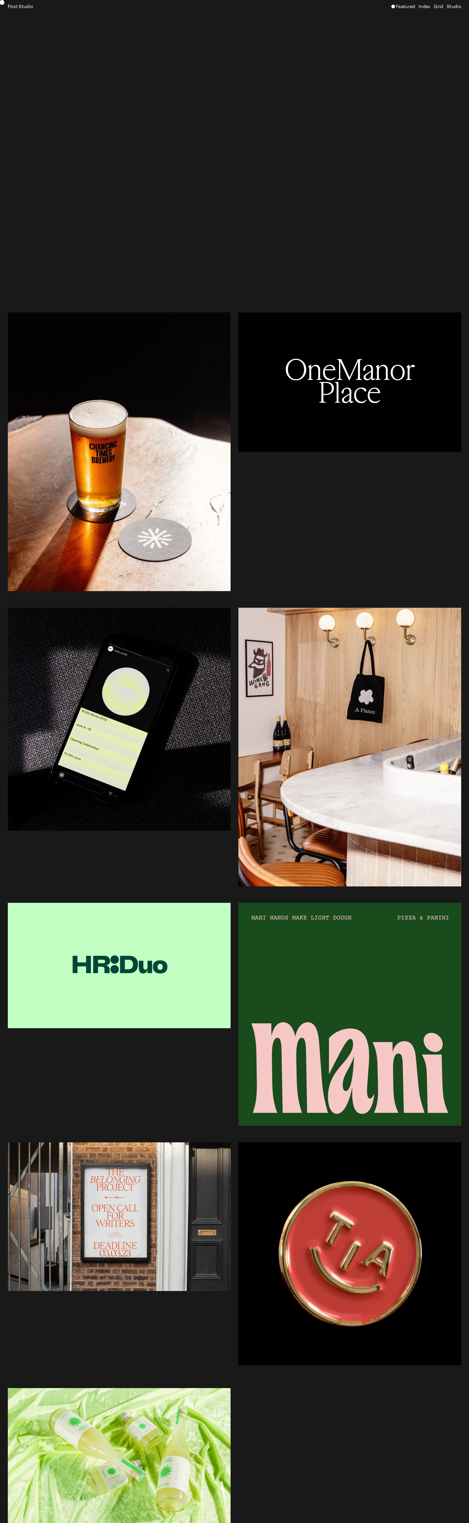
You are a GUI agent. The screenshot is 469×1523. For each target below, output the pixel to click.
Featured (405, 7)
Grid (438, 7)
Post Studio (20, 7)
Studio (453, 7)
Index (424, 7)
